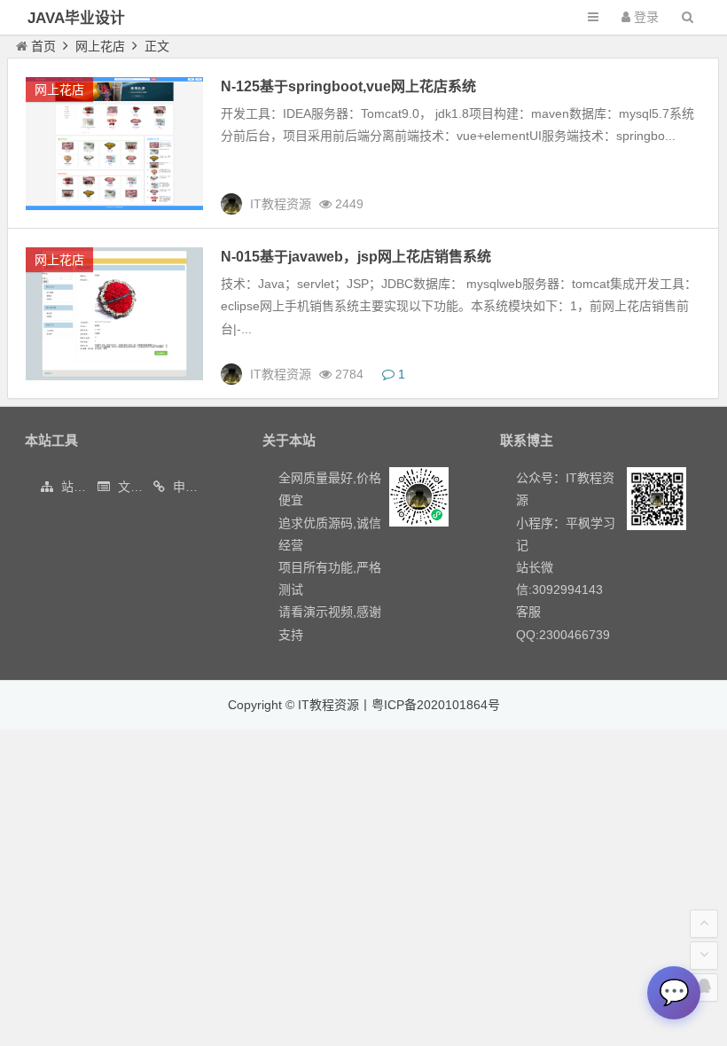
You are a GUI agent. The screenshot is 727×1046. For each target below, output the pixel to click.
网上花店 (100, 46)
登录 (644, 17)
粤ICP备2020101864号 (435, 705)
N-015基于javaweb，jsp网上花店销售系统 (356, 256)
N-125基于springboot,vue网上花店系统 (348, 86)
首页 (43, 46)
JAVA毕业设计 (76, 18)
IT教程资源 (328, 705)
